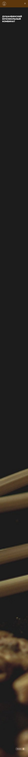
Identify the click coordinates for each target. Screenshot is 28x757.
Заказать (19, 748)
